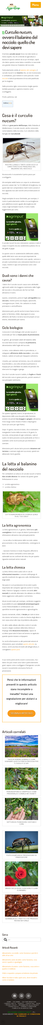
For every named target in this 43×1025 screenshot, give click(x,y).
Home (9, 1002)
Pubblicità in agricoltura (22, 1008)
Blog (38, 1003)
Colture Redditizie (29, 1002)
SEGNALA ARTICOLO (21, 713)
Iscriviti (21, 1003)
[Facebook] (15, 996)
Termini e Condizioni (28, 1006)
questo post (15, 649)
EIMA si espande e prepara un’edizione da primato (20, 973)
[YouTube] (21, 996)
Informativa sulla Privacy (29, 1005)
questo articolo (28, 644)
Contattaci (30, 1003)
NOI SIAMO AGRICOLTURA (19, 1012)
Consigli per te (10, 1003)
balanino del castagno (28, 70)
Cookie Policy (13, 1006)
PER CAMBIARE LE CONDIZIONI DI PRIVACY (27, 1015)
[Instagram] (28, 996)
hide (10, 103)
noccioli (5, 78)
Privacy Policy (11, 1005)
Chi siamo (16, 1002)
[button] (35, 5)
